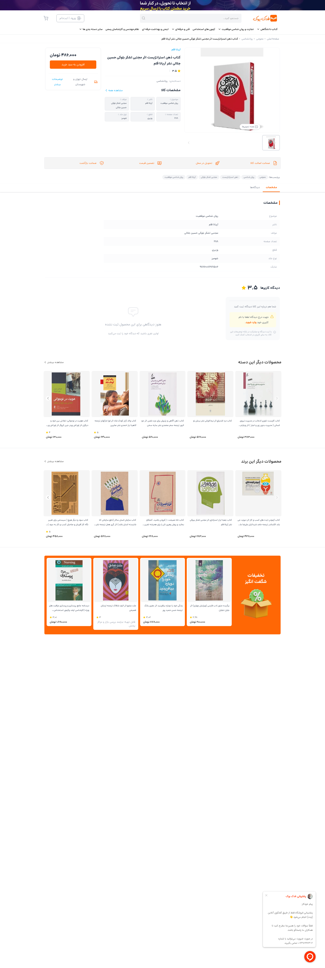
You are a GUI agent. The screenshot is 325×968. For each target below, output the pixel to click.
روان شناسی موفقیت (174, 177)
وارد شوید (251, 322)
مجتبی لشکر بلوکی (209, 177)
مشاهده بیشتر (55, 362)
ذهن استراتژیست (230, 177)
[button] (48, 398)
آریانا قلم (176, 49)
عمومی (263, 177)
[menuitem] (267, 29)
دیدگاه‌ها (255, 187)
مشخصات (271, 187)
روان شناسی (249, 177)
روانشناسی (162, 81)
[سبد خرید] (46, 18)
